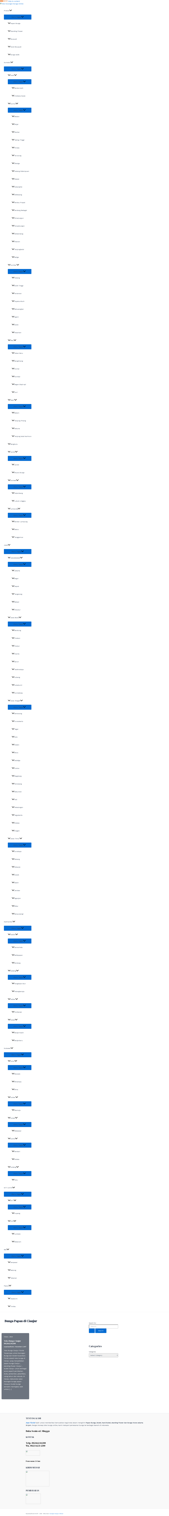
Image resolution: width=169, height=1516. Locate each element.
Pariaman (18, 293)
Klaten (16, 745)
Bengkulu (14, 444)
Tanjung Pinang (20, 421)
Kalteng (13, 971)
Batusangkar (19, 309)
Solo (16, 737)
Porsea (16, 148)
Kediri (16, 883)
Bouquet (13, 39)
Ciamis (16, 654)
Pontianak (18, 1012)
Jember (17, 890)
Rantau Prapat (19, 202)
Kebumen (18, 792)
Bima (16, 1089)
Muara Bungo (19, 473)
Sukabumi (18, 685)
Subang (17, 677)
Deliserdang (18, 234)
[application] (10, 11)
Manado (17, 1074)
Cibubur (17, 610)
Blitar (16, 906)
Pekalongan (18, 807)
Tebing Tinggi (19, 140)
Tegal (16, 729)
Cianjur (17, 646)
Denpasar (14, 1262)
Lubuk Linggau (20, 501)
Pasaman (17, 332)
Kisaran (17, 242)
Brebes (16, 823)
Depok (16, 586)
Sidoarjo (17, 867)
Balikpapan (18, 955)
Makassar (17, 1131)
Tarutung (17, 156)
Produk (6, 11)
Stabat (16, 179)
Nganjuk (17, 898)
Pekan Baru (18, 353)
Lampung (14, 509)
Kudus (16, 768)
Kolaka (16, 1159)
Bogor (16, 578)
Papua (6, 1286)
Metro (16, 529)
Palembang (18, 493)
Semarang (18, 713)
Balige (16, 257)
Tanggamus (18, 537)
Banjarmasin (19, 1033)
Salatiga (17, 760)
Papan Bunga (15, 23)
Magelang (18, 776)
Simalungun (19, 218)
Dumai (16, 369)
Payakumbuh (19, 301)
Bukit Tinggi (18, 286)
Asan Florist (30, 1423)
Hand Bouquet (15, 47)
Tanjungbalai (19, 249)
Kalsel (12, 1020)
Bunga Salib (14, 55)
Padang (17, 278)
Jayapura (13, 1299)
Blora (16, 753)
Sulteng (13, 1167)
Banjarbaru (18, 1040)
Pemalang (18, 784)
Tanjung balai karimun (22, 436)
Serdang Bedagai (20, 210)
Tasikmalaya (19, 669)
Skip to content (14, 1)
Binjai (16, 124)
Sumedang (18, 693)
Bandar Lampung (20, 522)
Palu (16, 1180)
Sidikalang (18, 195)
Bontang (17, 963)
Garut (16, 662)
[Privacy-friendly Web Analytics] (4, 1)
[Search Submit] (92, 1330)
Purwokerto (18, 721)
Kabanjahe (18, 187)
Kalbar (12, 999)
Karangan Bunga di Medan (56, 1513)
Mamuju (17, 1110)
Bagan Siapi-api (20, 384)
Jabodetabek (15, 558)
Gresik (16, 875)
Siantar (17, 132)
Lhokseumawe (19, 96)
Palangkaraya (19, 991)
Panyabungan (19, 226)
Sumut (13, 104)
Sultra (12, 1139)
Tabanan (13, 1278)
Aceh (12, 75)
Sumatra (7, 62)
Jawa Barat (14, 618)
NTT (12, 1200)
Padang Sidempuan (21, 171)
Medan (16, 116)
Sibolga (17, 163)
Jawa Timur (15, 839)
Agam (16, 317)
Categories (92, 1352)
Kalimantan (8, 922)
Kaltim (12, 934)
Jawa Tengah (15, 701)
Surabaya (17, 851)
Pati (15, 799)
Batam (16, 413)
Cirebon (17, 638)
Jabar (11, 1336)
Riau (12, 340)
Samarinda (18, 947)
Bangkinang (18, 361)
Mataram (17, 1242)
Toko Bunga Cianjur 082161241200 (12, 1342)
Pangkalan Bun (20, 984)
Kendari (17, 1151)
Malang (17, 859)
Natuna (17, 428)
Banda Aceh (18, 88)
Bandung (17, 630)
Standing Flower (16, 31)
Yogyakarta (18, 815)
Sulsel (12, 1118)
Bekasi (16, 602)
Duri (16, 392)
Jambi (12, 452)
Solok (16, 325)
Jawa (6, 545)
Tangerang (18, 594)
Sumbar (13, 265)
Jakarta (17, 571)
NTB (12, 1221)
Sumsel (13, 480)
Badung (13, 1270)
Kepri (12, 400)
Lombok (17, 1234)
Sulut (12, 1061)
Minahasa (17, 1082)
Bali (5, 1250)
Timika (13, 1306)
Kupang (17, 1213)
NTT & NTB (8, 1188)
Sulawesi (7, 1048)
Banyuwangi (18, 914)
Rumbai (17, 377)
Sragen (17, 831)
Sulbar (12, 1097)
